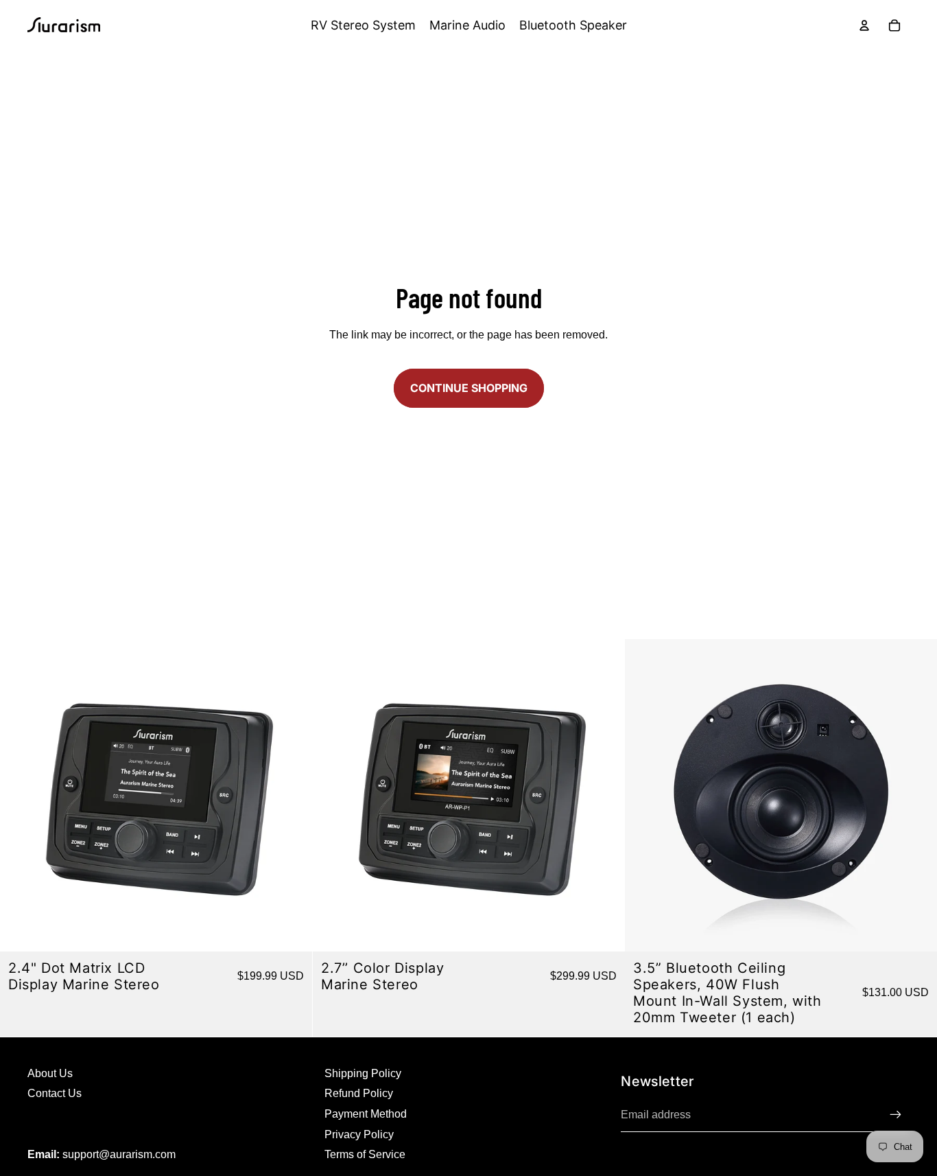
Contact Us (54, 1093)
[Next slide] (603, 795)
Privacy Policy (359, 1134)
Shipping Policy (362, 1073)
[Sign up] (896, 1115)
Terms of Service (364, 1154)
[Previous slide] (333, 795)
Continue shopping (468, 388)
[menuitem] (363, 25)
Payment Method (365, 1114)
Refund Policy (358, 1093)
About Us (50, 1073)
